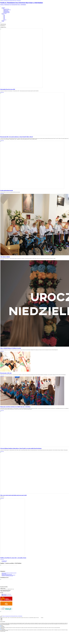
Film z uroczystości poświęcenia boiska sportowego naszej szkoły (13, 495)
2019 (4, 17)
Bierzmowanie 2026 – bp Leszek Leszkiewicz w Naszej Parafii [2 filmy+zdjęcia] (16, 136)
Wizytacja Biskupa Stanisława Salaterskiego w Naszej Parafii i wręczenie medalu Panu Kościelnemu (20, 448)
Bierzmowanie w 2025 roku (6, 373)
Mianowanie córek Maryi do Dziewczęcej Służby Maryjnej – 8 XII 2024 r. (15, 406)
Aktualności (3, 7)
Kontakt (3, 21)
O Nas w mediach (4, 13)
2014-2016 (5, 19)
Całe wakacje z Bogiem (5, 256)
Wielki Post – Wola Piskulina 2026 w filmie (7, 575)
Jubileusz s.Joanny (6, 10)
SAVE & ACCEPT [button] (2, 631)
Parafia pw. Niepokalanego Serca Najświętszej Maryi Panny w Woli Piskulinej (21, 2)
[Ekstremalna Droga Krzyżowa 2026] (21, 87)
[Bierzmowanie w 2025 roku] (15, 371)
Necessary (2, 626)
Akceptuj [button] (42, 617)
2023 (4, 14)
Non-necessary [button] (2, 628)
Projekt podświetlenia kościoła (6, 190)
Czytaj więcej (2, 92)
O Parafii (3, 8)
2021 (4, 16)
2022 (4, 15)
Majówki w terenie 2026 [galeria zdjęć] (7, 574)
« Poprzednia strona (4, 560)
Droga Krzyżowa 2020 (6, 12)
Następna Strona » (4, 561)
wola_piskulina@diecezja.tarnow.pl (7, 595)
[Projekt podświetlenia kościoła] (32, 188)
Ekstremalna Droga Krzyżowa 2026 (7, 89)
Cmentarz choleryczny (6, 11)
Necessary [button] (1, 625)
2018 (4, 18)
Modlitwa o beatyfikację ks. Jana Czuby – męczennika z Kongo (13, 557)
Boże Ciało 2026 (4, 573)
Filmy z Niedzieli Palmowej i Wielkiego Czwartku (10, 348)
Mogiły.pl (3, 20)
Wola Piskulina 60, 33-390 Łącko (6, 594)
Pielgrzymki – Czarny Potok (7, 9)
